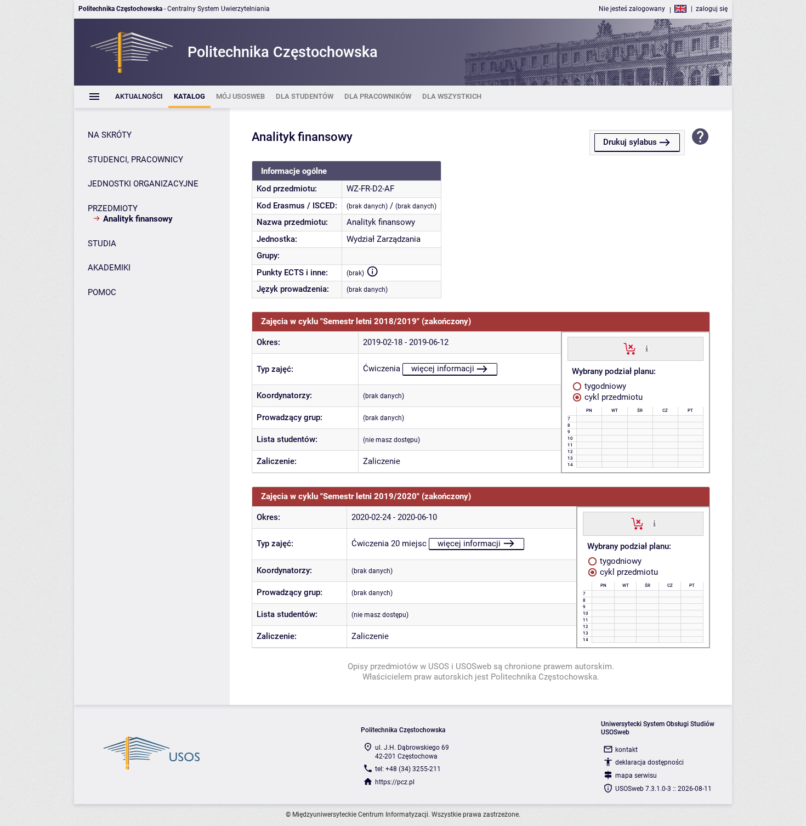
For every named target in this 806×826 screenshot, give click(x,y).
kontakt (626, 750)
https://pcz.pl (395, 782)
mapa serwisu (636, 775)
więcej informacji (442, 369)
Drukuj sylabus (630, 142)
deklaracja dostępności (649, 762)
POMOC (102, 292)
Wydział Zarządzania (384, 239)
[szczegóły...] (647, 348)
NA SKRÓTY (110, 135)
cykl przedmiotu (612, 397)
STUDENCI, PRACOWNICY (135, 160)
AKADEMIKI (109, 268)
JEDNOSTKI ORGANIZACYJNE (143, 184)
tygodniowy (604, 386)
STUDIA (102, 243)
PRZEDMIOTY (113, 208)
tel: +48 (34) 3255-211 (408, 769)
